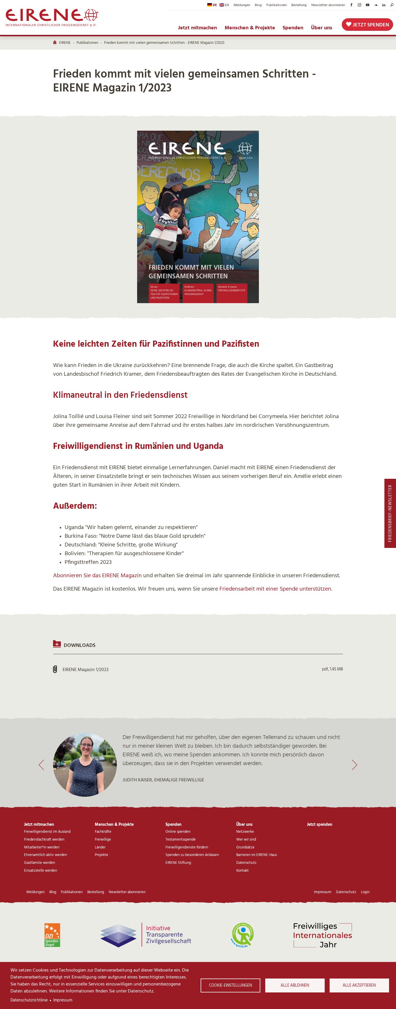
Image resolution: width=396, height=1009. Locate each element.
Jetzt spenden (371, 25)
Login (365, 892)
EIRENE (65, 43)
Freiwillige (103, 839)
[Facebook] (351, 5)
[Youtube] (368, 5)
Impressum (62, 1000)
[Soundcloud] (376, 5)
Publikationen (276, 5)
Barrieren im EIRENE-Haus (256, 855)
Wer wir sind (246, 839)
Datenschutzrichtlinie (29, 1000)
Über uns (321, 27)
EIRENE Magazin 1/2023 (85, 669)
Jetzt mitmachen (197, 27)
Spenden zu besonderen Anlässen (192, 855)
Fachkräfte (103, 832)
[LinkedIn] (384, 5)
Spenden (293, 27)
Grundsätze (245, 847)
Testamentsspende (181, 839)
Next (354, 765)
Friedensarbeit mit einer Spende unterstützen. (275, 589)
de (215, 5)
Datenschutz (246, 863)
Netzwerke (245, 832)
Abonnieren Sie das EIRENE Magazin (97, 575)
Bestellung (299, 5)
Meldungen (242, 5)
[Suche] (392, 5)
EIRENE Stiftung (178, 863)
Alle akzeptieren (359, 985)
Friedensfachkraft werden (44, 839)
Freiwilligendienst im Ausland (47, 832)
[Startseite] (52, 17)
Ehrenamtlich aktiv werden (45, 855)
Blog (258, 5)
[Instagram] (359, 5)
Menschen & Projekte (250, 27)
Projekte (101, 855)
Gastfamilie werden (39, 863)
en (227, 5)
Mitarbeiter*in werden (41, 847)
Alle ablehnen (295, 985)
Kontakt (242, 871)
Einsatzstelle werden (40, 871)
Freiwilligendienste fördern (187, 847)
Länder (100, 847)
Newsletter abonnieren (328, 5)
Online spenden (178, 832)
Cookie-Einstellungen (230, 985)
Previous (41, 765)
